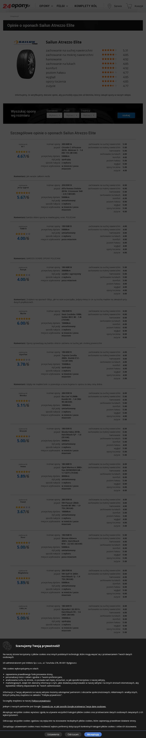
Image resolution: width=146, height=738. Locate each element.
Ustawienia (53, 734)
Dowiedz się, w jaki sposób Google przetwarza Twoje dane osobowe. (74, 706)
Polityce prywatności (41, 700)
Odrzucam (73, 734)
